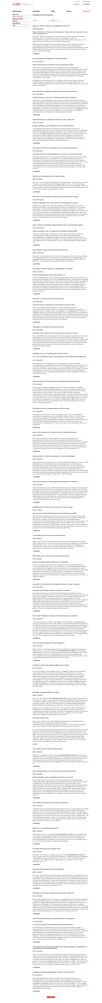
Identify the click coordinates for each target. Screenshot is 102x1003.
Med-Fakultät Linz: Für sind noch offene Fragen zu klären (51, 556)
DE (84, 1)
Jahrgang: (52, 20)
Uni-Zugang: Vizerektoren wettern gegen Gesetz (47, 848)
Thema (34, 20)
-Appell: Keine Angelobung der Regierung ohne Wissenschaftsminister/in (55, 91)
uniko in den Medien (17, 19)
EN (88, 1)
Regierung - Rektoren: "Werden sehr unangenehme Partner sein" (51, 26)
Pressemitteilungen (17, 16)
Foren (53, 11)
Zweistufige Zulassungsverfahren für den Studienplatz (48, 869)
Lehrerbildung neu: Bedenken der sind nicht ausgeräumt (50, 802)
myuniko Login (86, 4)
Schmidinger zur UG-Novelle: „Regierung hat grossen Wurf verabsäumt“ (53, 893)
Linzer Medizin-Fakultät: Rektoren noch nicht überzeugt (49, 535)
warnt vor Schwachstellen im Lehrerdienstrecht (48, 298)
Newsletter (15, 14)
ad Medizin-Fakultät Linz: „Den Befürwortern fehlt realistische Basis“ (54, 771)
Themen (68, 11)
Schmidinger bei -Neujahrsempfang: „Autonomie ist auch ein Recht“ (54, 972)
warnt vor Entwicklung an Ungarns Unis (46, 828)
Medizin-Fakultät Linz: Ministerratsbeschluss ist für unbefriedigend (54, 456)
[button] (29, 14)
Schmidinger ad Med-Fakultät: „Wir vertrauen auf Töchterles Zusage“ (53, 507)
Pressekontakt (16, 23)
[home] (22, 4)
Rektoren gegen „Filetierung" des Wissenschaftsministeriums (50, 250)
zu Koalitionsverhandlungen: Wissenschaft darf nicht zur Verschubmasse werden (58, 225)
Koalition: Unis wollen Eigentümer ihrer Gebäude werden (49, 176)
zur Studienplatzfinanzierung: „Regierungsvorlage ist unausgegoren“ (54, 918)
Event (13, 25)
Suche (76, 4)
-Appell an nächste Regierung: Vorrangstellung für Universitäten (53, 268)
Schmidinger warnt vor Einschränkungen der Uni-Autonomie (50, 353)
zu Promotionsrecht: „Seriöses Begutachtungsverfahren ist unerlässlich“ (55, 481)
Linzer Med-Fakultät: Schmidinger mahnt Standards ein (48, 643)
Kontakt (51, 997)
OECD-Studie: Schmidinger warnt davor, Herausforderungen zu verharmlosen (55, 616)
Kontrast (78, 1)
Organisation (16, 11)
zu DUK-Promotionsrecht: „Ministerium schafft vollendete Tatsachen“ (55, 432)
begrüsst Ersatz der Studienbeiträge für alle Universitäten (51, 408)
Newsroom (86, 11)
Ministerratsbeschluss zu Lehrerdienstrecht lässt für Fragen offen (53, 119)
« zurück (35, 744)
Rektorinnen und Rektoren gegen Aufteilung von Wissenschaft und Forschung (55, 196)
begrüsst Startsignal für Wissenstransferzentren (48, 327)
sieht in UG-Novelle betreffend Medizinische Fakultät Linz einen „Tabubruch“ (56, 584)
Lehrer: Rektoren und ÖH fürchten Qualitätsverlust (47, 749)
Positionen (36, 11)
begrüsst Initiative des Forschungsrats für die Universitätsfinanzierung (55, 148)
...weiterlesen (36, 53)
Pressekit (15, 21)
